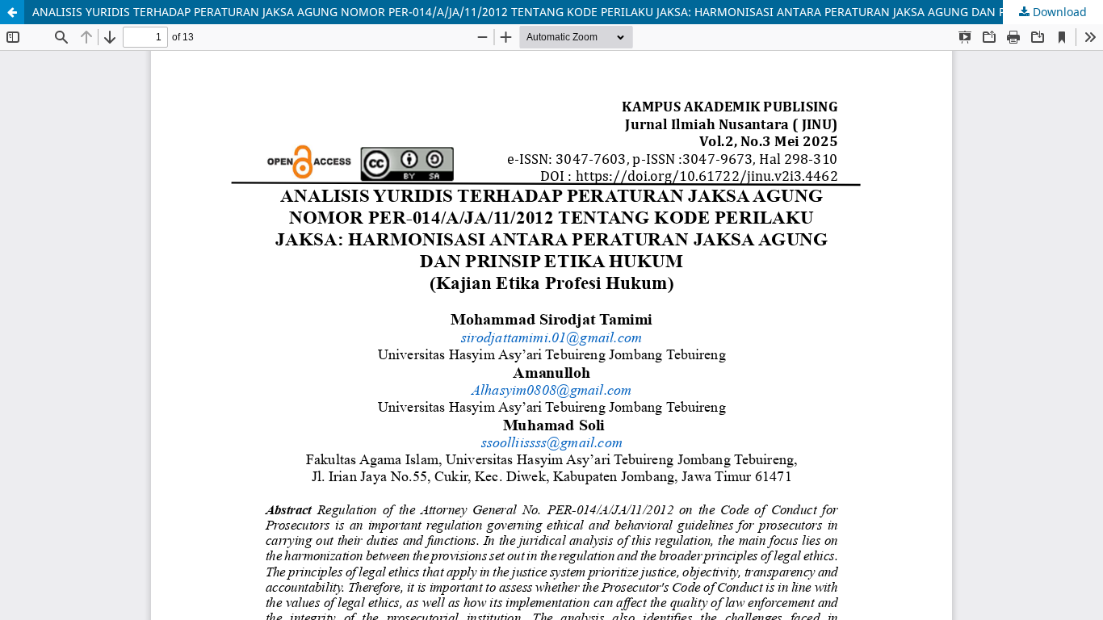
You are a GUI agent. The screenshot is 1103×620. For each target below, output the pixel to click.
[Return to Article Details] (12, 12)
